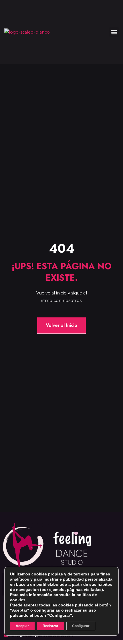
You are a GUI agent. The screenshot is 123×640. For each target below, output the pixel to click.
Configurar (81, 626)
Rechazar (50, 626)
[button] (114, 32)
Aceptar (22, 626)
